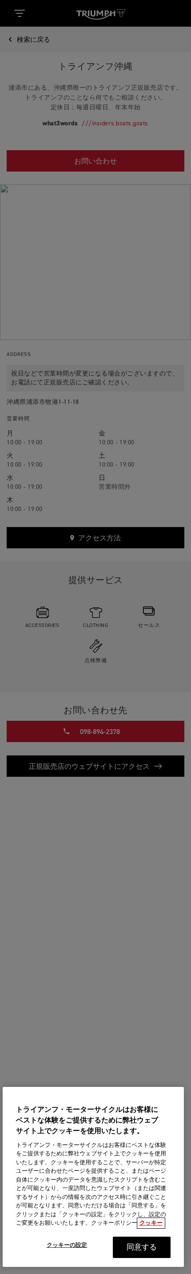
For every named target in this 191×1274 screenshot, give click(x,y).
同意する (142, 1247)
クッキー (151, 1223)
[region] (93, 1177)
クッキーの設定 (67, 1245)
